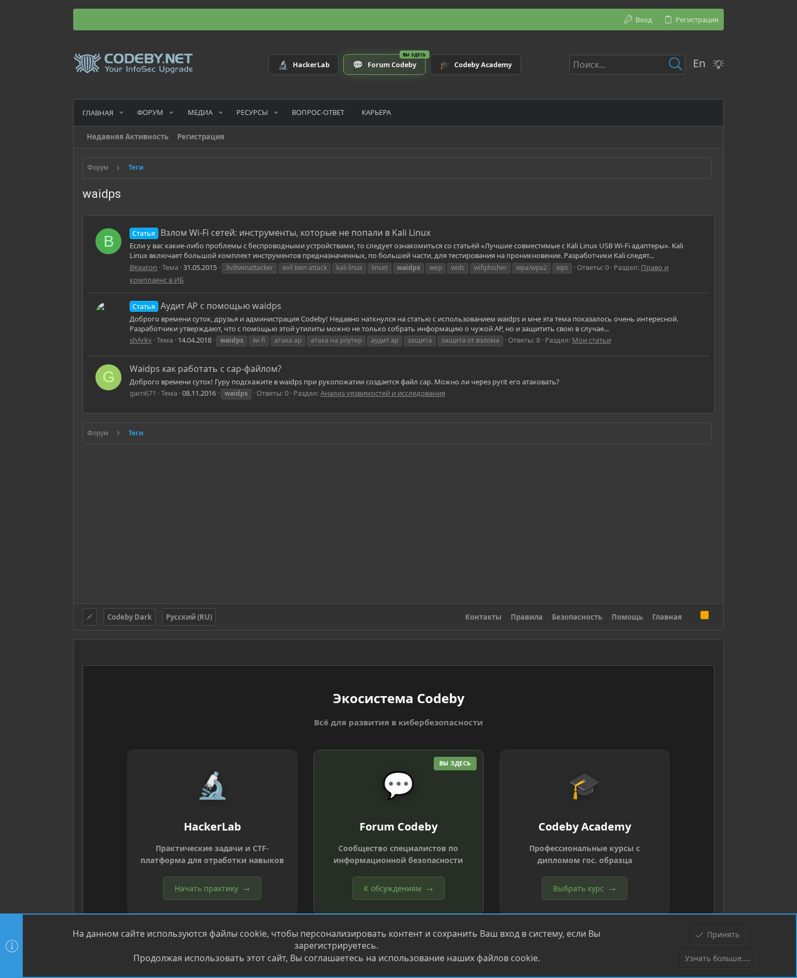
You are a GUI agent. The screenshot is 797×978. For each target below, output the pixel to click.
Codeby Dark (129, 617)
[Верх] (691, 616)
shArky (141, 340)
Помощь (627, 617)
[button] (121, 112)
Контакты (483, 617)
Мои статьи (591, 340)
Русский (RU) (189, 617)
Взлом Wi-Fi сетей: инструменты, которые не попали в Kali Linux (281, 233)
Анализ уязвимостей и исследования (382, 393)
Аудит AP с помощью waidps (206, 306)
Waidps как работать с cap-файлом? (205, 369)
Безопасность (577, 617)
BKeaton (143, 267)
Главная (667, 617)
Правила (527, 617)
